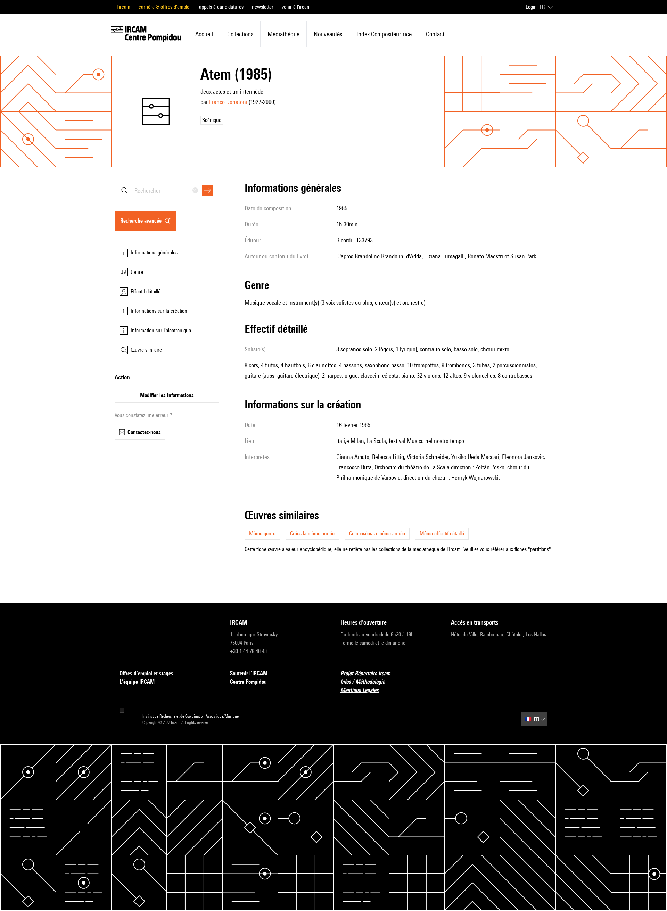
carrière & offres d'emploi (164, 6)
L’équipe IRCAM (137, 681)
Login (531, 6)
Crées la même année (312, 533)
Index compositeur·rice (384, 34)
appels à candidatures (221, 6)
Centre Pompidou (248, 681)
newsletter (262, 6)
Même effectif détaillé (442, 533)
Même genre (262, 533)
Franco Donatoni (228, 102)
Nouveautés (328, 34)
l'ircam (123, 6)
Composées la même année (377, 533)
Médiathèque (283, 34)
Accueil (204, 34)
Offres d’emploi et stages (146, 673)
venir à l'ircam (296, 6)
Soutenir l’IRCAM (248, 673)
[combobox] (167, 190)
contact (435, 34)
